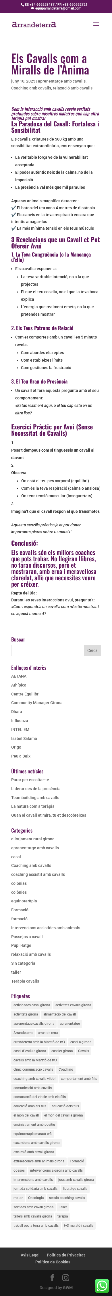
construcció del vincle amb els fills (39, 1097)
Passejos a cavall (27, 936)
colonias (19, 883)
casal (16, 856)
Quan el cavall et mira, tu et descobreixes (48, 815)
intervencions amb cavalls (33, 1180)
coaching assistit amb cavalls (38, 874)
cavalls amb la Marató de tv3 (35, 1060)
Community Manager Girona (37, 702)
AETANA (18, 676)
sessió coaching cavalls (67, 1198)
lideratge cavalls (75, 1189)
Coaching (66, 1069)
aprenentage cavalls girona (33, 1024)
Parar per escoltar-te (30, 779)
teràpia (62, 1216)
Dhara (16, 711)
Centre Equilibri (25, 694)
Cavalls (83, 1051)
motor (18, 1198)
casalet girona (62, 1051)
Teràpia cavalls (25, 981)
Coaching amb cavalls (31, 88)
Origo (16, 747)
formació (19, 919)
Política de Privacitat (66, 1255)
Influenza (19, 720)
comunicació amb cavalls (32, 1088)
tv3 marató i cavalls (78, 1226)
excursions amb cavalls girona (36, 1143)
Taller (63, 1207)
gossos (19, 1170)
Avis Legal (30, 1255)
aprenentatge (70, 1024)
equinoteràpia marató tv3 (32, 1134)
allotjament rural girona (33, 839)
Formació (19, 910)
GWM (68, 1287)
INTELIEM (20, 729)
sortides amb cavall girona (33, 1207)
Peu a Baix (20, 756)
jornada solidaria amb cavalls (35, 1189)
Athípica (18, 685)
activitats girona (25, 1014)
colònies (19, 892)
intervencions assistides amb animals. (46, 927)
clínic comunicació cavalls (33, 1069)
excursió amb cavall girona (33, 1152)
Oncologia (36, 1198)
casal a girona (80, 1042)
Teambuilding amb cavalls (35, 797)
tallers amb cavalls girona (32, 1216)
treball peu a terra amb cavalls (36, 1226)
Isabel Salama (24, 738)
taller (16, 972)
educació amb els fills (29, 1106)
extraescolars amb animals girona (38, 1161)
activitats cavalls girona (73, 1005)
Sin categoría (23, 963)
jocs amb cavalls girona (76, 1180)
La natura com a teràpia (33, 806)
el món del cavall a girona (63, 1115)
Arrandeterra (22, 1033)
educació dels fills (65, 1106)
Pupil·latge (21, 945)
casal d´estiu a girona (29, 1051)
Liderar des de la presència (36, 788)
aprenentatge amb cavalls (62, 81)
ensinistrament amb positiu (34, 1125)
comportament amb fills (79, 1079)
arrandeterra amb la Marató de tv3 (39, 1042)
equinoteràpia (24, 901)
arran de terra (48, 1033)
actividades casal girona (31, 1005)
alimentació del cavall (59, 1014)
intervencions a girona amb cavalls (56, 1170)
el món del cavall (26, 1115)
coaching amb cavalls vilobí (34, 1079)
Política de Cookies (52, 1262)
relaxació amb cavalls (72, 88)
